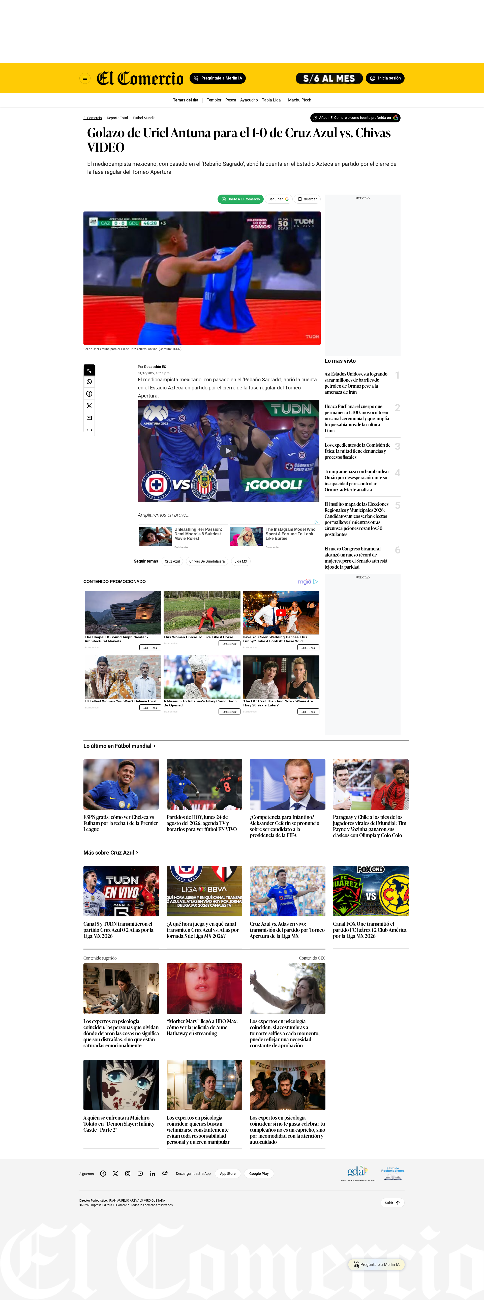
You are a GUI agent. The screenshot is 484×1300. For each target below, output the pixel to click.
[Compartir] (89, 370)
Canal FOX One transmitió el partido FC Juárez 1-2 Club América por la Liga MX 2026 (370, 929)
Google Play (259, 1174)
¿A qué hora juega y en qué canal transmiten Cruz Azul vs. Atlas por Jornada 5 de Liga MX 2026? (203, 929)
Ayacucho (249, 100)
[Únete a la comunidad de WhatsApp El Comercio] (241, 199)
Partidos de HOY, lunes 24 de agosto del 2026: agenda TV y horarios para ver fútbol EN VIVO (202, 823)
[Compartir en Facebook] (89, 394)
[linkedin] (152, 1174)
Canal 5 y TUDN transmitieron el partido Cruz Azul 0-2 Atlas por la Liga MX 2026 (118, 929)
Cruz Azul (172, 561)
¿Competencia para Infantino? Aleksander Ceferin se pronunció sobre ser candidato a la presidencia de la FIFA (284, 826)
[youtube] (140, 1174)
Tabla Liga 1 (273, 100)
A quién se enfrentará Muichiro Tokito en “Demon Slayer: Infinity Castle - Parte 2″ (119, 1123)
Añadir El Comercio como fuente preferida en (355, 118)
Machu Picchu (301, 100)
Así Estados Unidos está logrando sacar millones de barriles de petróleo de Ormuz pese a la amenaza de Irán (356, 382)
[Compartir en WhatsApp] (89, 382)
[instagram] (128, 1174)
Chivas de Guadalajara (207, 561)
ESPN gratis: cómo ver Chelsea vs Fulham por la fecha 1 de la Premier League (120, 823)
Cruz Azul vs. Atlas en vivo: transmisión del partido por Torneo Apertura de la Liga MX (287, 929)
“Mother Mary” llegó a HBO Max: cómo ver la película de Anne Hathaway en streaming (202, 1027)
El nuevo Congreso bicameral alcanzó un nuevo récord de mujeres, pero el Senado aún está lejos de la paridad (356, 557)
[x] (115, 1174)
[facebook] (103, 1174)
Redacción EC (155, 367)
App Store (228, 1174)
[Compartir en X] (89, 406)
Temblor (214, 100)
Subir (389, 1203)
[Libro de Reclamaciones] (393, 1173)
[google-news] (165, 1174)
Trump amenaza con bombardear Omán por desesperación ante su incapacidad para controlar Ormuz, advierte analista (357, 480)
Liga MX (240, 561)
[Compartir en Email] (89, 418)
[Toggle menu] (84, 78)
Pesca (230, 100)
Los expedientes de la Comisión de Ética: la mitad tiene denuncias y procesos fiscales (357, 451)
